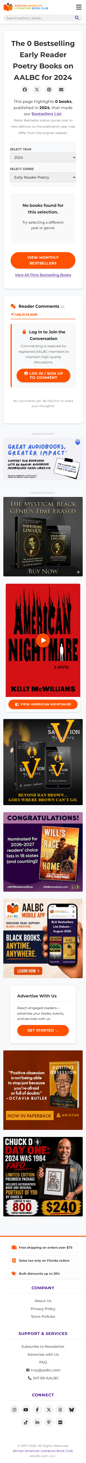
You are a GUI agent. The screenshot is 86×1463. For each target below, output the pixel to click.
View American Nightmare (46, 704)
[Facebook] (37, 1409)
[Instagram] (14, 1409)
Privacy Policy (43, 1309)
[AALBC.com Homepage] (25, 7)
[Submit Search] (76, 18)
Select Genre (22, 169)
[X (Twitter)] (48, 1409)
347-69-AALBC (45, 1378)
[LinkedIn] (37, 1422)
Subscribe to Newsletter (43, 1346)
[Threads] (60, 1409)
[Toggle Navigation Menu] (79, 7)
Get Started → (43, 1030)
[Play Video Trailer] (43, 640)
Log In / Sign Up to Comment (45, 375)
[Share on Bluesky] (71, 1409)
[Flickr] (60, 1422)
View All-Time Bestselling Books (43, 275)
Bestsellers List (46, 113)
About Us (43, 1301)
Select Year (20, 149)
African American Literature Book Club (43, 1451)
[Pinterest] (48, 1422)
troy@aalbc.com (45, 1370)
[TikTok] (25, 1422)
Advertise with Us (43, 1354)
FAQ (43, 1362)
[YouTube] (25, 1409)
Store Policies (43, 1316)
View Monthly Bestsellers (43, 260)
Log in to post (25, 314)
